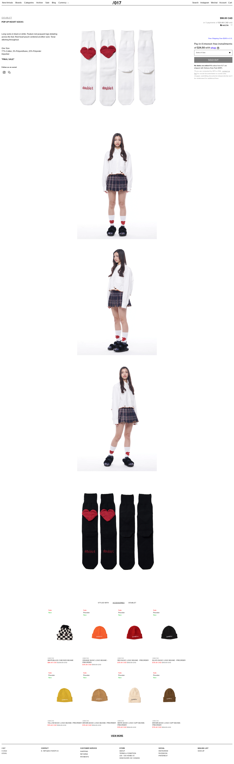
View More (117, 736)
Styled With (103, 603)
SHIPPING (84, 751)
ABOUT (122, 751)
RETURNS (84, 754)
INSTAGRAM (163, 751)
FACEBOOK (163, 753)
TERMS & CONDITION (127, 753)
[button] (213, 23)
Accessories (118, 603)
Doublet (7, 18)
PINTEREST (163, 756)
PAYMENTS (84, 757)
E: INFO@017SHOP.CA (50, 751)
